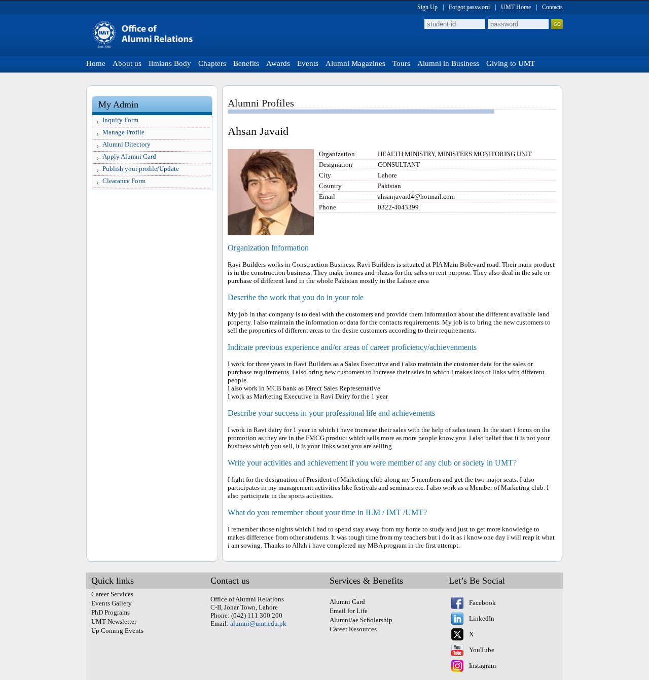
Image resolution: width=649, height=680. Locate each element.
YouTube (481, 650)
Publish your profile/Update (140, 168)
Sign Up (427, 7)
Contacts (552, 7)
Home (95, 63)
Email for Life (349, 611)
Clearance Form (124, 181)
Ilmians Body (170, 63)
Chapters (212, 63)
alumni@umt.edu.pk (258, 623)
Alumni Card (347, 601)
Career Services (112, 594)
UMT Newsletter (113, 621)
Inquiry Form (120, 120)
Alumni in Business (448, 63)
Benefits (246, 63)
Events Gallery (111, 603)
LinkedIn (481, 618)
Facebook (482, 602)
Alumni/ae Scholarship (361, 620)
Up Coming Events (117, 630)
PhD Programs (110, 612)
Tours (401, 63)
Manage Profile (123, 132)
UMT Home (516, 7)
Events (307, 63)
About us (127, 63)
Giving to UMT (510, 63)
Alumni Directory (126, 144)
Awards (278, 63)
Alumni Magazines (355, 63)
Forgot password (469, 7)
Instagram (482, 665)
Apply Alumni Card (129, 156)
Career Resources (353, 629)
